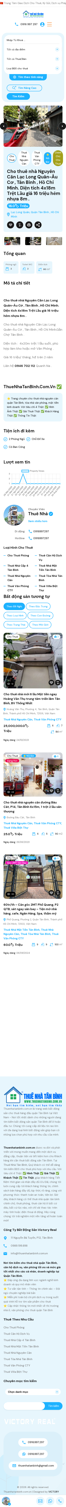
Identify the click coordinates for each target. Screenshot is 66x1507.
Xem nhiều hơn (37, 521)
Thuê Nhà (38, 513)
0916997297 (41, 531)
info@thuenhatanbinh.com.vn (29, 1253)
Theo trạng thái (16, 624)
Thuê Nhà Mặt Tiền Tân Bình (22, 930)
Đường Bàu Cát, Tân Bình (20, 817)
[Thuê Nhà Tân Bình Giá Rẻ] (33, 14)
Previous (3, 126)
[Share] (38, 224)
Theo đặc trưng (38, 606)
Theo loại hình (15, 615)
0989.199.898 (19, 1245)
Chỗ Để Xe (38, 439)
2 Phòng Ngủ (17, 439)
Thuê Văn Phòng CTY (36, 158)
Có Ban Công (17, 447)
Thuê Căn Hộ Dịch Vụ (17, 1334)
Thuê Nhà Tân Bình (15, 1165)
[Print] (28, 224)
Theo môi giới (40, 624)
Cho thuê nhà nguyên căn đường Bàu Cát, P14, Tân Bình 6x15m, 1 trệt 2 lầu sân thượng (32, 806)
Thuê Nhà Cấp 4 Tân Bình (19, 1340)
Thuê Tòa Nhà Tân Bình (36, 934)
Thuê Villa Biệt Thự (16, 828)
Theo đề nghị (14, 606)
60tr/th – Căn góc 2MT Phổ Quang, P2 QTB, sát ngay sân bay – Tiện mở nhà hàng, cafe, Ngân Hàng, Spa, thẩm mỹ (31, 909)
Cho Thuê (12, 158)
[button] (49, 24)
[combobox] (33, 49)
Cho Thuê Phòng (18, 555)
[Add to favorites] (10, 224)
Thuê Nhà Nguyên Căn (24, 158)
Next (62, 126)
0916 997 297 (28, 24)
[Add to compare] (19, 224)
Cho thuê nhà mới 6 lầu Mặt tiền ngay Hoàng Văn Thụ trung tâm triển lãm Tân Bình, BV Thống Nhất (32, 698)
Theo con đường (40, 615)
